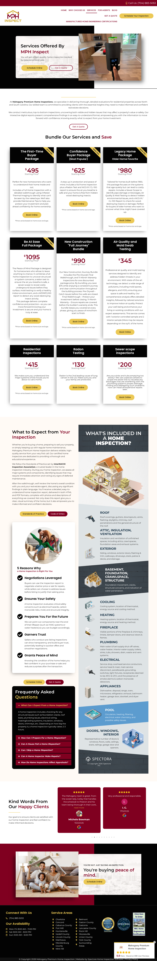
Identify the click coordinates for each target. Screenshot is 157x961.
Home (64, 10)
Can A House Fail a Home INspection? (40, 744)
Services (91, 10)
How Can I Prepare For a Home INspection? (43, 738)
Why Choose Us (77, 10)
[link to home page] (28, 16)
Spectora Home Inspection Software (105, 959)
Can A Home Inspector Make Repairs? (40, 756)
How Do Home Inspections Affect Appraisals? (44, 762)
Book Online (32, 214)
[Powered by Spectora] (123, 930)
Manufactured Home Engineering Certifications (91, 21)
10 (114, 837)
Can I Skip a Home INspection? (37, 750)
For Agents (104, 10)
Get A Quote (110, 15)
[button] (43, 705)
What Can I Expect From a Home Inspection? (44, 705)
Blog (114, 10)
